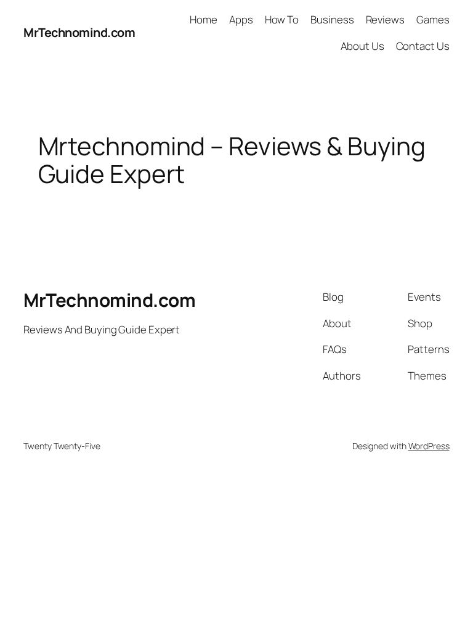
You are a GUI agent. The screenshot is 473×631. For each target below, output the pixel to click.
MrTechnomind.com (79, 32)
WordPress (429, 446)
